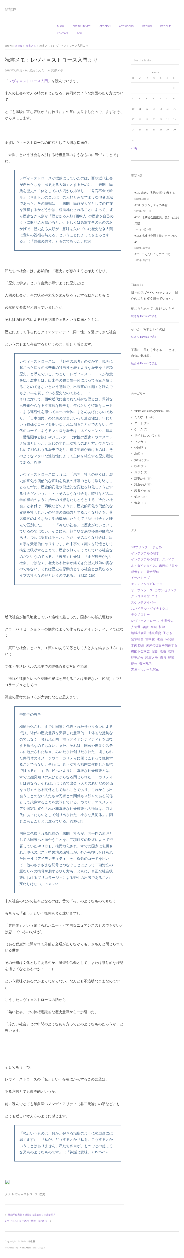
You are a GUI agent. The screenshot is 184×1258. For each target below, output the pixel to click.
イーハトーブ (140, 577)
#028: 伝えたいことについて (152, 254)
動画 (153, 627)
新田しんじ (36, 70)
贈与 (163, 657)
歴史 (42, 1194)
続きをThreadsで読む (144, 316)
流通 (163, 651)
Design (147, 26)
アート (138, 423)
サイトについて (144, 435)
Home (18, 45)
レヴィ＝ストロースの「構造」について (26, 1220)
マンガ (138, 441)
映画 (137, 466)
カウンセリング (166, 590)
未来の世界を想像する (161, 645)
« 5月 (134, 148)
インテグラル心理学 (145, 553)
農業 (171, 657)
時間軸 (169, 639)
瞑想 (171, 651)
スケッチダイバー (143, 602)
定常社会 (137, 639)
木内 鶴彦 (137, 645)
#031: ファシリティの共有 (150, 205)
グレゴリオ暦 (140, 596)
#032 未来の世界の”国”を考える (154, 192)
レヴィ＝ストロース (25, 1194)
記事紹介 (137, 657)
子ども (167, 633)
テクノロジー (140, 614)
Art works (126, 26)
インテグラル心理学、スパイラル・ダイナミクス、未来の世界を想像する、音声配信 (154, 565)
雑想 (137, 497)
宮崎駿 (150, 639)
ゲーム (138, 429)
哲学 (162, 627)
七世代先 (167, 620)
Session (104, 26)
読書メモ (31, 45)
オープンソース (142, 590)
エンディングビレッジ (146, 584)
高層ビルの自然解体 (145, 669)
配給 (134, 663)
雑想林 (10, 9)
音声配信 (145, 663)
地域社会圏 (139, 633)
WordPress (25, 1247)
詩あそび (140, 484)
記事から (140, 478)
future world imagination (148, 411)
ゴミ (155, 596)
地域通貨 (155, 633)
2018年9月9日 (13, 70)
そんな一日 (141, 417)
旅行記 (138, 460)
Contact (62, 33)
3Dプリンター (141, 547)
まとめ (157, 547)
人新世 (135, 627)
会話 (145, 627)
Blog (60, 26)
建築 (160, 639)
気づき (138, 472)
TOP (79, 33)
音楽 (137, 503)
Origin (41, 1247)
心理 (137, 454)
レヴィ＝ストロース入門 (28, 81)
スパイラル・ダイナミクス (149, 608)
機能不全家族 (140, 651)
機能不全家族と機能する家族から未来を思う (32, 1214)
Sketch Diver (82, 26)
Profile (165, 26)
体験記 (138, 447)
